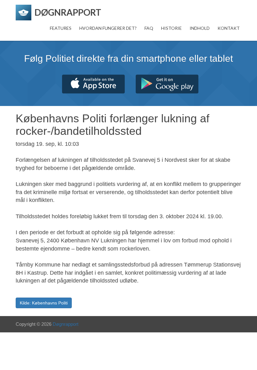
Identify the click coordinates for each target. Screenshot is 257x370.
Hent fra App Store (93, 84)
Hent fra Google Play (167, 84)
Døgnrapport (65, 324)
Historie (171, 28)
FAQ (148, 28)
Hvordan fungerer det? (108, 28)
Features (60, 28)
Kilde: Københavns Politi (44, 302)
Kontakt (229, 28)
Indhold (200, 28)
